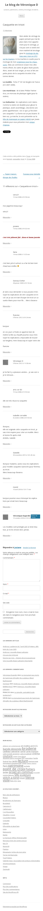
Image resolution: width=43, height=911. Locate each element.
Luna (4, 829)
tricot (22, 159)
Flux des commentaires (11, 889)
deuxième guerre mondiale (12, 758)
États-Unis (13, 781)
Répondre (6, 217)
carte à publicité (26, 754)
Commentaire (9, 558)
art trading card (27, 746)
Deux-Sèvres (22, 756)
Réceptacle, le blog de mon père (14, 852)
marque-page (33, 761)
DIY (23, 758)
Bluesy (5, 798)
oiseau (24, 763)
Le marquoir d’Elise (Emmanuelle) (15, 838)
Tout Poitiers (7, 858)
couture (8, 756)
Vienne (29, 778)
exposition (29, 758)
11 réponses (7, 30)
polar (5, 772)
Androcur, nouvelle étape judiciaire (15, 652)
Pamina (5, 849)
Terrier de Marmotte (10, 855)
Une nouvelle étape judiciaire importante (17, 661)
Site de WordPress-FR (11, 892)
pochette (27, 766)
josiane (16, 226)
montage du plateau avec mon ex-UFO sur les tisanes (21, 56)
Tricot (28, 156)
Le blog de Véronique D (21, 5)
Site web (6, 603)
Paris (5, 765)
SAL (16, 775)
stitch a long (11, 778)
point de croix (14, 768)
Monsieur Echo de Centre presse (15, 841)
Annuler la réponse (29, 548)
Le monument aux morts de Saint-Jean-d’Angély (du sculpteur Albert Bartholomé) (21, 678)
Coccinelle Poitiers (9, 818)
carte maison (32, 751)
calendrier (15, 751)
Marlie (5, 835)
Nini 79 (5, 843)
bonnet (9, 159)
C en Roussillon (8, 812)
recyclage (37, 772)
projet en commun (21, 772)
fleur (10, 761)
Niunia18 (6, 846)
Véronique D (18, 361)
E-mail (6, 593)
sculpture (25, 775)
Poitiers (30, 769)
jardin (15, 761)
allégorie (5, 746)
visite (6, 780)
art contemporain (15, 746)
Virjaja (5, 866)
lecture (23, 761)
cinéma (36, 753)
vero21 (16, 194)
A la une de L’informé (10, 655)
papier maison (31, 763)
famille (35, 758)
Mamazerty (7, 832)
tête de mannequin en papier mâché (17, 119)
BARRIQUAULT (8, 687)
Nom (5, 584)
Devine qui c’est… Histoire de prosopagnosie (19, 658)
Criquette (6, 821)
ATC (36, 746)
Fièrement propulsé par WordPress (15, 907)
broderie (29, 748)
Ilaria (15, 252)
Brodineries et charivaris (12, 800)
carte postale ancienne (11, 754)
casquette (16, 159)
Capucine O (7, 806)
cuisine (15, 756)
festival (5, 761)
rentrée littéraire (8, 775)
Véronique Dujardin (21, 515)
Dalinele (6, 823)
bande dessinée (12, 748)
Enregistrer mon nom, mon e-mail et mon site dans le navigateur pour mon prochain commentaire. (20, 615)
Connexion (7, 884)
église (19, 781)
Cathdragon (7, 809)
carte (22, 751)
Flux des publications (10, 886)
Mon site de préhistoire (11, 795)
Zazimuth (6, 869)
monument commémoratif (12, 763)
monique (6, 684)
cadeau (7, 751)
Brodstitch (6, 803)
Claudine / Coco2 (9, 815)
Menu (21, 16)
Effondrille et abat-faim (11, 826)
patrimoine (15, 766)
